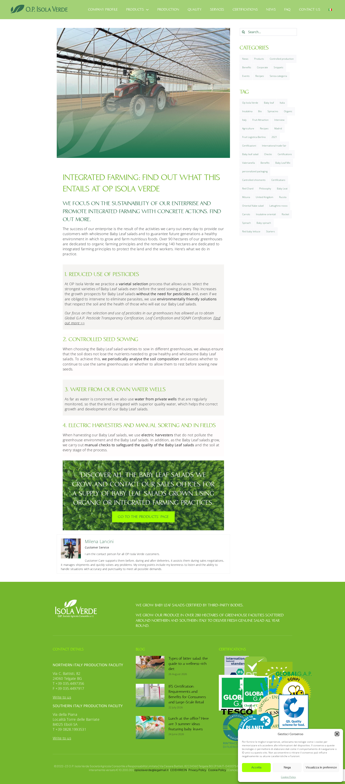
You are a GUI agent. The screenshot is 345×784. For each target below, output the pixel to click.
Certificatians (278, 180)
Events (246, 76)
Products (259, 58)
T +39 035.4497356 (68, 683)
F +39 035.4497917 (68, 688)
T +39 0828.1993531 (69, 729)
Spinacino (273, 111)
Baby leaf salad (250, 154)
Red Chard (247, 188)
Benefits (246, 67)
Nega (287, 767)
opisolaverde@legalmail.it (151, 770)
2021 (274, 137)
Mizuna (246, 197)
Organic (288, 111)
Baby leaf (269, 102)
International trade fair (274, 145)
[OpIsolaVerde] (39, 6)
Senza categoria (278, 76)
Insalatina (247, 111)
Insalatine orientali (266, 214)
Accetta (256, 767)
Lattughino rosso (278, 205)
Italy (244, 120)
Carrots (246, 214)
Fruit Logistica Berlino (254, 137)
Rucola (282, 197)
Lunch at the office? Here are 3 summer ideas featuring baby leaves (189, 724)
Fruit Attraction (260, 120)
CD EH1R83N (178, 770)
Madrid (278, 128)
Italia (282, 102)
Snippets (278, 67)
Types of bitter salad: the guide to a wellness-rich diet (188, 663)
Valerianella (248, 162)
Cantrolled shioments (254, 180)
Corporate (262, 67)
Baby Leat (282, 188)
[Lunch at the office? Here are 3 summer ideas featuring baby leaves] (150, 727)
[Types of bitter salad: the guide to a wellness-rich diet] (150, 667)
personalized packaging (255, 171)
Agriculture (248, 128)
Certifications (285, 154)
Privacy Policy (197, 770)
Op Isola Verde (250, 102)
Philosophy (265, 188)
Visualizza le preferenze (321, 767)
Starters (270, 231)
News (245, 58)
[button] (337, 734)
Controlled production (282, 58)
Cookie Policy (288, 777)
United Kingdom (264, 197)
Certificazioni (249, 145)
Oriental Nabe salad (253, 205)
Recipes (259, 76)
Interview (279, 120)
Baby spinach (264, 223)
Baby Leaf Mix (282, 162)
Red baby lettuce (251, 231)
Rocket (285, 214)
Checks (268, 154)
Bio (260, 111)
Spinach (246, 223)
